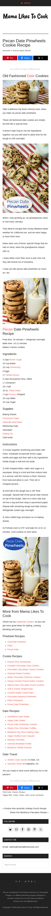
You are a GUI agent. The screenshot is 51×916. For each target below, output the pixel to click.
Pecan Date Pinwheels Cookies (22, 724)
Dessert (15, 792)
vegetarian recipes (25, 622)
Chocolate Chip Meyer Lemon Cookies (25, 669)
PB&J (10, 645)
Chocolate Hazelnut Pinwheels (21, 696)
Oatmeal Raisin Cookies (18, 673)
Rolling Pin (8, 434)
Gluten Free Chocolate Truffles (21, 728)
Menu (27, 3)
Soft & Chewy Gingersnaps (20, 689)
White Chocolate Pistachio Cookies (24, 677)
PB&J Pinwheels (15, 700)
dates (27, 795)
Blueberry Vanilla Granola (19, 747)
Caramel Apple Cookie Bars (20, 693)
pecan (32, 795)
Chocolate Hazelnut (16, 642)
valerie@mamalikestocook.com (24, 847)
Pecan (8, 329)
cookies (21, 795)
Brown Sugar (15, 359)
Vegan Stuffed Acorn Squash (21, 736)
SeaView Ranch (15, 764)
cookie (15, 795)
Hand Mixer (16, 422)
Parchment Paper (11, 418)
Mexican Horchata (16, 740)
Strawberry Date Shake (18, 716)
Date (31, 76)
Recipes (22, 792)
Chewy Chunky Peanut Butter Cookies (25, 681)
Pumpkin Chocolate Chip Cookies (23, 665)
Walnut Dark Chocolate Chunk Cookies (25, 685)
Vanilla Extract (12, 375)
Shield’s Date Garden (17, 760)
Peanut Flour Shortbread (19, 662)
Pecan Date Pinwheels (18, 704)
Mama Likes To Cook (26, 16)
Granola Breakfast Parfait (19, 744)
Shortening (15, 367)
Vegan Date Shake (16, 720)
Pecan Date (13, 649)
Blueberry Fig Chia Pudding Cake (23, 732)
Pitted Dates (15, 390)
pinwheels (40, 795)
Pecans (12, 394)
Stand (5, 422)
